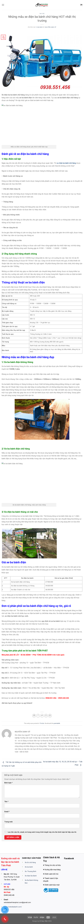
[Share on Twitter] (42, 716)
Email (7, 812)
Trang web (8, 822)
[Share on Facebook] (38, 716)
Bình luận (8, 783)
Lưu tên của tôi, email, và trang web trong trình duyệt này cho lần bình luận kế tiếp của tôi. (42, 832)
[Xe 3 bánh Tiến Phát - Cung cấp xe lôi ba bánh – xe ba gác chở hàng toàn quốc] (42, 5)
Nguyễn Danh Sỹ (50, 27)
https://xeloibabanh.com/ (13, 907)
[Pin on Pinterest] (50, 716)
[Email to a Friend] (46, 716)
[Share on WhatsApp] (34, 716)
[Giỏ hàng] (81, 5)
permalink (57, 723)
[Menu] (3, 5)
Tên (6, 802)
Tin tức (42, 13)
